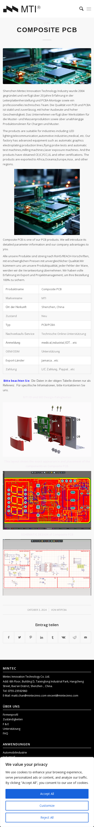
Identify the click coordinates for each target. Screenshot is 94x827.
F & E (6, 724)
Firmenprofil (10, 715)
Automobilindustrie (15, 752)
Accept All (47, 794)
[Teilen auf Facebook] (8, 637)
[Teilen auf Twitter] (19, 637)
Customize (47, 805)
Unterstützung (11, 729)
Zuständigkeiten (13, 719)
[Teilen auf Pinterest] (30, 637)
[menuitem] (79, 9)
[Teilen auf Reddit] (74, 637)
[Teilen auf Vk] (63, 637)
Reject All (47, 817)
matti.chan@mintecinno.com (29, 695)
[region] (47, 792)
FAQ (5, 733)
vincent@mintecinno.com (62, 695)
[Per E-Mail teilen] (85, 637)
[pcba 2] (47, 66)
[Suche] (79, 9)
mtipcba (62, 609)
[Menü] (89, 9)
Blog (47, 23)
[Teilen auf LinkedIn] (41, 637)
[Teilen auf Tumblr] (52, 637)
